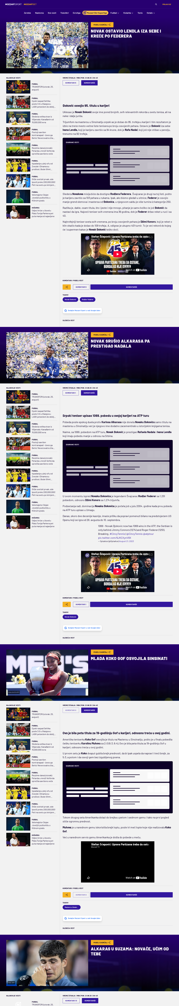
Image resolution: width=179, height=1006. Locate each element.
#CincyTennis (117, 529)
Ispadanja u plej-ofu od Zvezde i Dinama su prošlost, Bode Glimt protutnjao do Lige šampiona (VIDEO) (42, 166)
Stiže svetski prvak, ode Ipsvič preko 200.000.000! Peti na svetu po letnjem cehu (43, 182)
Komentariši (89, 83)
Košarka (35, 208)
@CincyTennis (134, 529)
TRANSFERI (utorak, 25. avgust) (42, 88)
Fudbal (35, 84)
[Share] (67, 287)
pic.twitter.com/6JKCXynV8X (79, 533)
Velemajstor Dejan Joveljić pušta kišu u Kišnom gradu (41, 197)
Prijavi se (166, 4)
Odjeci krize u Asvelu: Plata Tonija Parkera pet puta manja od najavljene (43, 213)
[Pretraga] (156, 4)
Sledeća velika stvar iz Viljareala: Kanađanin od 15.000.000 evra (43, 119)
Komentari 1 (70, 393)
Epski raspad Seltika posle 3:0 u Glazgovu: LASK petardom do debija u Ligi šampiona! (43, 104)
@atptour (148, 529)
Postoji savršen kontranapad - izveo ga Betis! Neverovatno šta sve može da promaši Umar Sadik (42, 135)
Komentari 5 (70, 83)
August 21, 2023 (91, 537)
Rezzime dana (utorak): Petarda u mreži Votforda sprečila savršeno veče (43, 151)
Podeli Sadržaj (101, 25)
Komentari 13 (71, 997)
